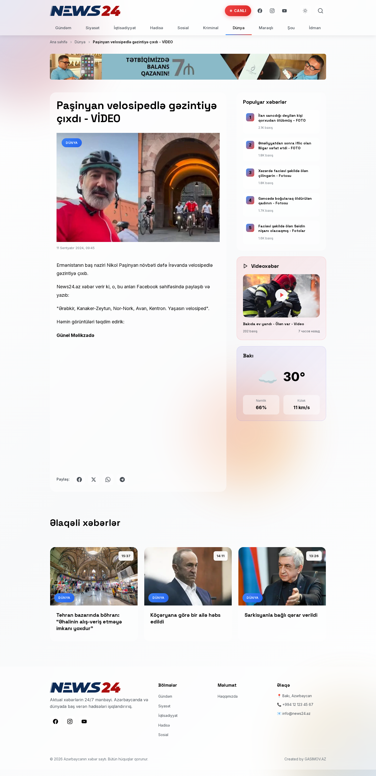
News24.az (69, 286)
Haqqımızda (228, 696)
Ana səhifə (58, 42)
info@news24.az (296, 713)
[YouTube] (284, 10)
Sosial (183, 27)
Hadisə (156, 27)
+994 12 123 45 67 (297, 704)
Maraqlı (266, 27)
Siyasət (92, 27)
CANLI (240, 10)
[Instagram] (272, 10)
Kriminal (210, 27)
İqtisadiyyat (125, 27)
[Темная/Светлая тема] (305, 10)
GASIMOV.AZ (315, 759)
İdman (315, 27)
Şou (291, 27)
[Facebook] (259, 10)
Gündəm (63, 27)
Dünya (239, 27)
